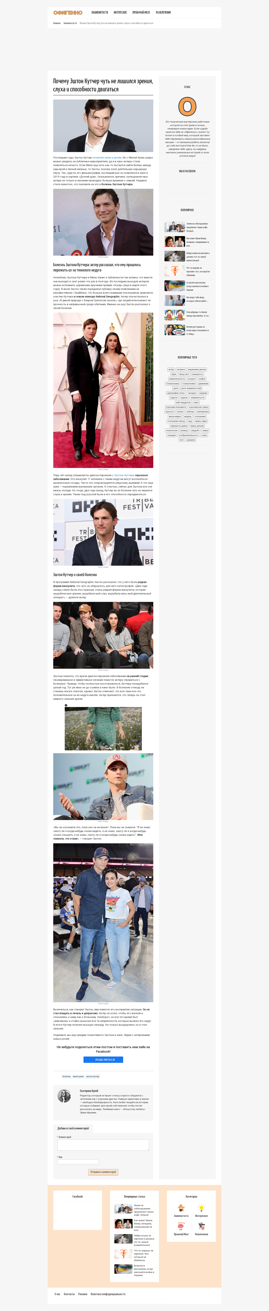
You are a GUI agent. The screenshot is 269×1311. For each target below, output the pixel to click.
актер (171, 369)
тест (182, 440)
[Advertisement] (134, 49)
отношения (200, 416)
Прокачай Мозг (141, 12)
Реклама (82, 1294)
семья (205, 430)
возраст (192, 379)
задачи (183, 397)
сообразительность (188, 435)
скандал (172, 435)
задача (173, 397)
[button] (66, 705)
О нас (57, 1294)
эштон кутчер (92, 1076)
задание (203, 393)
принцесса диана (179, 426)
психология (171, 430)
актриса (181, 369)
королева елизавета (176, 407)
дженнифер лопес (176, 393)
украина (191, 440)
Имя (59, 1157)
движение (203, 383)
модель (188, 416)
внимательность (177, 379)
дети (175, 388)
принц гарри (201, 421)
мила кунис (78, 1076)
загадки (192, 393)
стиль (204, 435)
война (202, 379)
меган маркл (175, 416)
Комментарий (64, 1137)
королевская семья (198, 407)
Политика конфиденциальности (108, 1294)
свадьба (195, 430)
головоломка (172, 383)
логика (180, 411)
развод (184, 430)
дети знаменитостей (191, 388)
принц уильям (197, 426)
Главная (57, 23)
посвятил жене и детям (107, 157)
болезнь (66, 1076)
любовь (190, 411)
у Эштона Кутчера (123, 475)
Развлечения (163, 12)
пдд (190, 421)
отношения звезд (176, 421)
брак (174, 374)
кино (196, 402)
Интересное (120, 12)
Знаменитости (99, 12)
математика (203, 411)
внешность (197, 374)
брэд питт (184, 374)
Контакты (69, 1294)
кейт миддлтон (183, 402)
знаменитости (197, 397)
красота (170, 411)
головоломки (188, 383)
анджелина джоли (197, 369)
